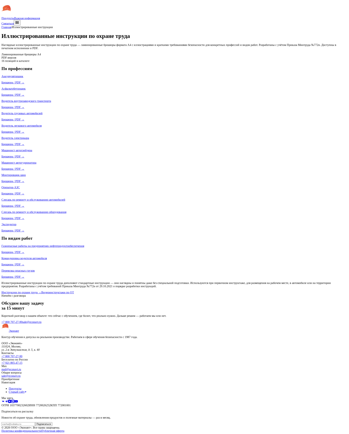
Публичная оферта (52, 430)
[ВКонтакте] (3, 402)
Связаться (7, 23)
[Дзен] (9, 402)
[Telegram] (6, 402)
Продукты (7, 18)
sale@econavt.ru (31, 322)
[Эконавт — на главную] (6, 15)
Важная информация (27, 18)
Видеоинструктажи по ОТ (57, 292)
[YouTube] (16, 402)
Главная (6, 27)
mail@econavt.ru (11, 369)
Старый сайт (17, 391)
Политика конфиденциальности (21, 430)
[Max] (13, 402)
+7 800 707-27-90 (11, 322)
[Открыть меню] (17, 23)
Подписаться (44, 424)
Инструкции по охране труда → (21, 292)
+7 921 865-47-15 (11, 362)
